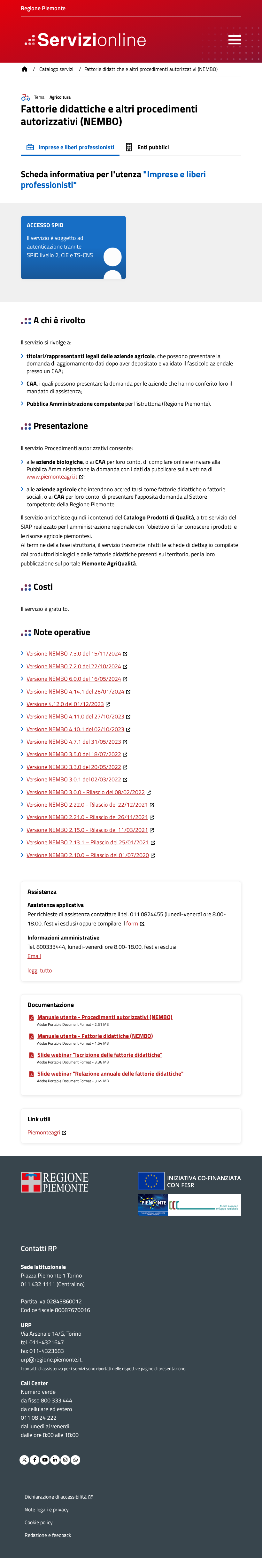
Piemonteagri (43, 1132)
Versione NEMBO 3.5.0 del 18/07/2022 (74, 754)
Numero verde (38, 1391)
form (132, 923)
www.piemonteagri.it (52, 476)
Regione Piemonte (43, 8)
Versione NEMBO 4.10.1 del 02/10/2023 (75, 729)
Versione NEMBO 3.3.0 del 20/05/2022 (74, 767)
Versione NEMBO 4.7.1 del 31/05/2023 (74, 741)
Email (34, 956)
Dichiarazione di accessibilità (56, 1496)
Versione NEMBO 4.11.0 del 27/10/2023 (75, 716)
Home (24, 69)
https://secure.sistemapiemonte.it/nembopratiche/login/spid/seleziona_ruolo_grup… (73, 247)
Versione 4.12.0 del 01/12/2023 (65, 704)
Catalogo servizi (56, 69)
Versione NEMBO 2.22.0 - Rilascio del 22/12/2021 (87, 804)
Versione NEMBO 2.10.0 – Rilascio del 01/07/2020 (88, 855)
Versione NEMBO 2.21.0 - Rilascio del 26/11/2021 (87, 817)
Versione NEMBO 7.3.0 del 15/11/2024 (74, 653)
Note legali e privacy (47, 1509)
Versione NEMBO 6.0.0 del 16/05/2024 (74, 678)
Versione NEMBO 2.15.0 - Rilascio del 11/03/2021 (87, 829)
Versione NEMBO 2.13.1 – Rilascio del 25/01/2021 (88, 842)
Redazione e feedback (48, 1535)
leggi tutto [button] (39, 970)
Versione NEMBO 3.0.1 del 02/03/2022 (74, 779)
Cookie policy (39, 1522)
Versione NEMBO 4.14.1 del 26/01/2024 (75, 691)
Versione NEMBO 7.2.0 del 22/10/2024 (74, 666)
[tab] (70, 148)
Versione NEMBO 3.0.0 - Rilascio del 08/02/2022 (86, 792)
